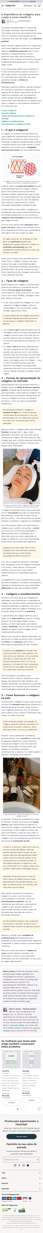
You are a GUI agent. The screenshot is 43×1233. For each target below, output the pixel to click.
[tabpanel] (11, 1077)
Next (39, 1108)
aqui (36, 993)
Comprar (11, 1103)
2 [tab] (21, 1109)
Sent (38, 1160)
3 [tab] (25, 1109)
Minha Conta (28, 5)
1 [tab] (18, 1109)
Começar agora (21, 1136)
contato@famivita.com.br (30, 1223)
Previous (3, 1108)
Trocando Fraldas (17, 1025)
